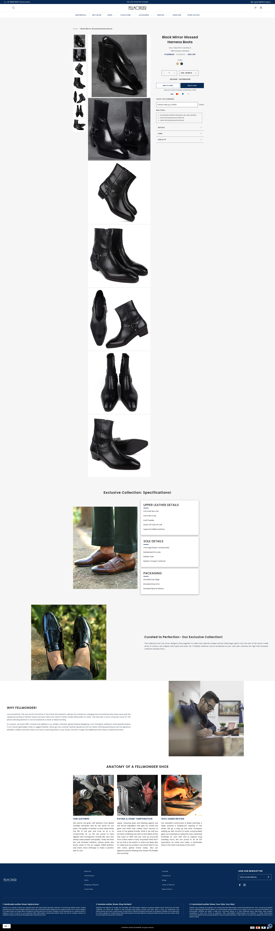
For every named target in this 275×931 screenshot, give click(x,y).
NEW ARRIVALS (81, 15)
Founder (165, 871)
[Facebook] (239, 885)
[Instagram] (244, 885)
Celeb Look (177, 15)
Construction (89, 876)
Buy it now (192, 85)
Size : (183, 73)
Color (180, 60)
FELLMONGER (137, 927)
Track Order (88, 889)
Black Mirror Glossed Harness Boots (96, 29)
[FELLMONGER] (137, 8)
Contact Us (166, 876)
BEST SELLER (96, 15)
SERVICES (160, 15)
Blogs (164, 880)
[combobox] (191, 73)
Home (75, 29)
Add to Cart (168, 85)
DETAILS (161, 127)
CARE (160, 133)
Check (201, 105)
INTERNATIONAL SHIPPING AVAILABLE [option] (138, 2)
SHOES (109, 15)
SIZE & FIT (162, 140)
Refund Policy (167, 889)
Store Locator (25, 2)
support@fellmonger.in (262, 2)
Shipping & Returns (91, 885)
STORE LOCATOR (193, 15)
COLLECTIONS (125, 15)
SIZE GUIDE (173, 79)
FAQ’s (86, 880)
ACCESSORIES (144, 15)
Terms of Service (168, 885)
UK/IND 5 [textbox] (188, 73)
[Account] (255, 8)
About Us (87, 871)
